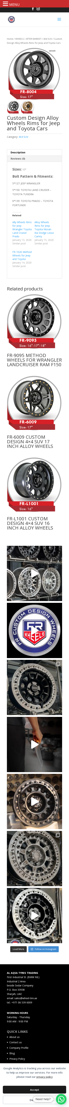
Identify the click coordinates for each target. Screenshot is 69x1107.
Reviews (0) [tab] (18, 158)
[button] (6, 4)
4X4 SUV (47, 38)
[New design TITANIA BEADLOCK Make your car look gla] (34, 801)
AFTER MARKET (33, 38)
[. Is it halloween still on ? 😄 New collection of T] (34, 744)
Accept (34, 1089)
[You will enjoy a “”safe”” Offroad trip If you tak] (34, 915)
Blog (12, 1053)
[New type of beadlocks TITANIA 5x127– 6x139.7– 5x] (34, 687)
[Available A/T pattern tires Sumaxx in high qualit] (34, 630)
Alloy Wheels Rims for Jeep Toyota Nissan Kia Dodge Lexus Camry (44, 229)
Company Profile (18, 1047)
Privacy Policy (17, 1058)
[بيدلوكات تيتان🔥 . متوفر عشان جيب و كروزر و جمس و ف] (34, 573)
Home (10, 38)
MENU (14, 4)
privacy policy (44, 1076)
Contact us (15, 1042)
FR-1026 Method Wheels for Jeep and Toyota (22, 255)
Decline (34, 1100)
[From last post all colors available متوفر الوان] (34, 858)
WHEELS (19, 38)
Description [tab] (18, 152)
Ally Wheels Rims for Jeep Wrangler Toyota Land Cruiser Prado (22, 229)
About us (14, 1037)
